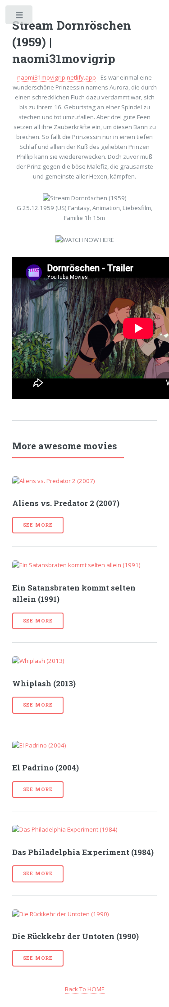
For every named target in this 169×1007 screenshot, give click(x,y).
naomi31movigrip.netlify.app (56, 77)
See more (38, 525)
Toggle (19, 17)
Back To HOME (85, 989)
